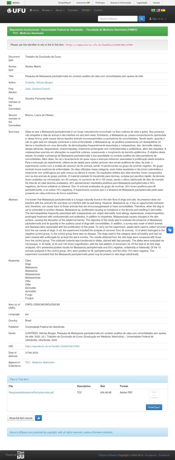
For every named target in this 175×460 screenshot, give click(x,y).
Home (35, 10)
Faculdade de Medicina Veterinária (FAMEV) (111, 29)
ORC (85, 10)
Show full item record (20, 418)
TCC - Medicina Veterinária (28, 33)
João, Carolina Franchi (37, 88)
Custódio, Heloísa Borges (39, 82)
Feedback (164, 455)
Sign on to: (158, 18)
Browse (46, 10)
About (59, 10)
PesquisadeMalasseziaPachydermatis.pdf (31, 392)
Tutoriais (72, 10)
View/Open (154, 407)
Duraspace (151, 455)
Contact (98, 10)
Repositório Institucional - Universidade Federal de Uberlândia (46, 29)
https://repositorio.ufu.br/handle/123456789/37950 (52, 346)
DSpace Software (108, 455)
